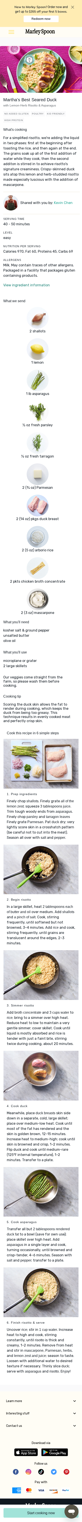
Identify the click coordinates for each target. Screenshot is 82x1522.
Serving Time (13, 219)
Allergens (12, 260)
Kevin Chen (63, 203)
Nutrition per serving (22, 246)
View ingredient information (26, 285)
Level (8, 232)
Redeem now (41, 19)
